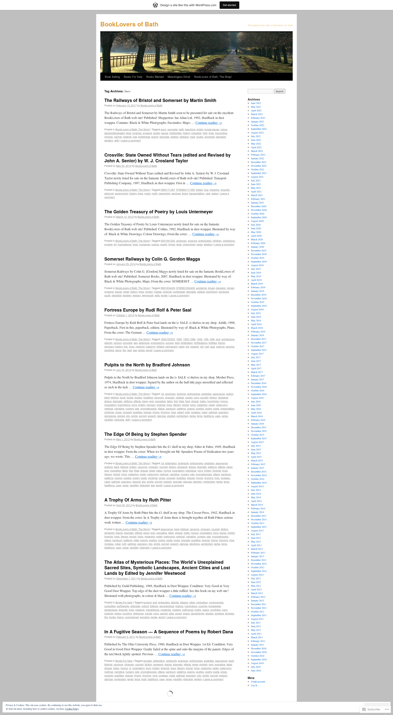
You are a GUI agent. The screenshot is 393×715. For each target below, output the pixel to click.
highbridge (175, 133)
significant (211, 291)
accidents (201, 288)
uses (217, 416)
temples (229, 613)
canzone (159, 397)
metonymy (221, 405)
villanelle (119, 419)
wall (129, 350)
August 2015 (257, 442)
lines (211, 133)
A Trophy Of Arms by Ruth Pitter (137, 500)
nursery (129, 408)
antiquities (164, 602)
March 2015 (257, 460)
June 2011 (256, 626)
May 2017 (256, 364)
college (180, 397)
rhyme (171, 244)
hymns (224, 401)
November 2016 (259, 386)
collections (229, 240)
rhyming (165, 412)
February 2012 (258, 596)
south (107, 295)
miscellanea (152, 609)
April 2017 (256, 368)
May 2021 (256, 187)
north (154, 193)
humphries (213, 401)
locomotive (221, 133)
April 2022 (256, 147)
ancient (147, 602)
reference (138, 613)
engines (136, 133)
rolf (201, 346)
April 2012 (256, 589)
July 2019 (256, 268)
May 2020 (256, 232)
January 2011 (257, 644)
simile (134, 416)
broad (211, 288)
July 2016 (256, 401)
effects (137, 401)
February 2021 (258, 198)
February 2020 (258, 243)
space (186, 613)
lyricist (185, 405)
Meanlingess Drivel (179, 77)
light (205, 133)
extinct (145, 606)
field (177, 343)
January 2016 (257, 423)
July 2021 (256, 180)
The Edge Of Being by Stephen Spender (145, 434)
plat (135, 136)
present (194, 346)
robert (180, 412)
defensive (144, 343)
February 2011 (258, 641)
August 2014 (257, 486)
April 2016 (256, 412)
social (178, 613)
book (122, 397)
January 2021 (257, 202)
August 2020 (257, 221)
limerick (161, 405)
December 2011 (258, 604)
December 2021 (258, 162)
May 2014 (256, 497)
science (220, 346)
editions (128, 401)
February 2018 (258, 331)
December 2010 (258, 648)
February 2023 (258, 117)
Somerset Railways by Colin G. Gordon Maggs (152, 259)
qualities (137, 412)
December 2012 (258, 559)
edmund (109, 193)
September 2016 (259, 394)
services (176, 193)
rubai (204, 412)
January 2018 (257, 335)
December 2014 (258, 471)
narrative (119, 408)
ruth (124, 544)
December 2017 (258, 338)
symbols (219, 613)
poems (155, 244)
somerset (209, 136)
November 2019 (259, 254)
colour (223, 129)
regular (147, 412)
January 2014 (257, 512)
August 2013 (257, 530)
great (126, 291)
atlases (184, 602)
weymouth (148, 295)
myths (197, 609)
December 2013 (258, 515)
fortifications (200, 343)
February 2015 (258, 464)
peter (181, 346)
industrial (196, 133)
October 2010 (257, 655)
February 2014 (258, 508)
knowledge (215, 606)
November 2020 (259, 209)
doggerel (223, 397)
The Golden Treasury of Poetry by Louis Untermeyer (158, 211)
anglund (192, 240)
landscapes (110, 609)
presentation (227, 408)
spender (177, 481)
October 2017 (257, 346)
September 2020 (259, 217)
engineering (157, 343)
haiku (203, 401)
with (116, 140)
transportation (196, 193)
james (223, 532)
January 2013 (257, 556)
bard (107, 397)
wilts (157, 295)
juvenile (203, 606)
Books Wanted (155, 77)
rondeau (195, 412)
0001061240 (168, 240)
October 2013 (257, 523)
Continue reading (208, 122)
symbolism (182, 416)
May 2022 (256, 143)
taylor (185, 193)
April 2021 (256, 191)
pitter (136, 540)
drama (108, 401)
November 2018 (259, 298)
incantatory (110, 405)
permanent (171, 346)
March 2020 (257, 239)
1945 (199, 339)
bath (181, 129)
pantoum (171, 408)
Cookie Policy (72, 708)
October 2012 (257, 567)
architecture (228, 339)
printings (109, 412)
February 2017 (258, 375)
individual (190, 470)
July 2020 (256, 224)
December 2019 (258, 250)
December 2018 (258, 294)
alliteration (171, 463)
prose (118, 412)
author (229, 393)
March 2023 (257, 114)
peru (224, 609)
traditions (209, 416)
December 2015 (258, 427)
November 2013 (259, 519)
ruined (148, 613)
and (218, 339)
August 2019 (257, 265)
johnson (151, 405)
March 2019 (257, 283)
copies (189, 397)
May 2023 (256, 106)
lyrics (193, 405)
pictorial (167, 291)
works (164, 295)
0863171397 (168, 189)
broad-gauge (212, 129)
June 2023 (256, 103)
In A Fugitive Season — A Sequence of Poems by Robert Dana (168, 631)
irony (134, 405)
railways (184, 136)
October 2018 (257, 302)
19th (206, 339)
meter (212, 405)
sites (171, 613)
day (136, 343)
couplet (204, 397)
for (115, 244)
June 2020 (256, 228)
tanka (193, 416)
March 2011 (257, 637)
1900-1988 (189, 339)
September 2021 (259, 173)
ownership (164, 193)
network (127, 136)
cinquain (170, 397)
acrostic (147, 660)
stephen (197, 481)
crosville (225, 189)
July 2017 (256, 357)
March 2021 (257, 195)
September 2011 (259, 615)
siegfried (109, 350)
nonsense (144, 244)
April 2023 (256, 110)
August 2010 (257, 663)
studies (209, 613)
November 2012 (259, 563)
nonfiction (215, 609)
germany (109, 346)
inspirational (124, 244)
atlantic (108, 343)
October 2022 (257, 125)
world (149, 350)
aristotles (206, 393)
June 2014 (256, 493)
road (192, 136)
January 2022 (257, 158)
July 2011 (256, 622)
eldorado (135, 606)
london (149, 291)
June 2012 (256, 582)
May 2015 (256, 453)
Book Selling (112, 77)
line (126, 346)
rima (173, 412)
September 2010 (259, 659)
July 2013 (256, 534)
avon (163, 129)
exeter (156, 133)
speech (152, 416)
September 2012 (259, 571)
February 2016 (258, 419)
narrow (118, 136)
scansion (223, 412)
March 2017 (257, 372)
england (147, 133)
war (135, 350)
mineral (108, 136)
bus (206, 189)
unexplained (132, 617)
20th (212, 339)
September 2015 (259, 438)
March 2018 (257, 327)
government (121, 193)
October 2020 (257, 213)
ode (137, 408)
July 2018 (256, 313)
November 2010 (259, 652)
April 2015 (256, 456)
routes (199, 136)
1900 (179, 339)
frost (187, 401)
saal (212, 346)
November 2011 (259, 607)
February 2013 (258, 552)
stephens (195, 544)
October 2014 (257, 478)
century (118, 343)
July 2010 (256, 666)
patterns (181, 408)
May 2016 (256, 408)
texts (179, 244)
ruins (156, 613)
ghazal (195, 401)
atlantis (175, 602)
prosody (127, 412)
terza (199, 416)
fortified (213, 343)
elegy (145, 401)
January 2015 (257, 467)
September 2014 (259, 482)
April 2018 (256, 324)
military (160, 346)
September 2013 (259, 526)
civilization (202, 602)
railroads (164, 136)
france (221, 343)
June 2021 (256, 184)
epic (151, 401)
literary (177, 405)
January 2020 (257, 246)
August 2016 (257, 397)
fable (170, 401)
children (217, 240)
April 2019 (256, 279)
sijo (128, 416)
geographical (166, 606)
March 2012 (257, 593)
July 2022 (256, 136)
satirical (213, 412)
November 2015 (259, 431)
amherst (181, 393)
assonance (219, 393)
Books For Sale (133, 77)
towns (120, 617)
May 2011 (256, 629)
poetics (200, 408)
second (230, 346)
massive (140, 609)
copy (196, 397)
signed (121, 416)
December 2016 (258, 383)
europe (170, 343)
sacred (164, 613)
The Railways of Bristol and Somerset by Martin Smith (160, 100)
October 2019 (257, 257)
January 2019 (257, 291)
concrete (127, 343)
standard (221, 136)
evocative (160, 401)
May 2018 (256, 320)
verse (199, 244)
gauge (164, 133)
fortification (187, 343)
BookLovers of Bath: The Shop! (213, 77)
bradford (148, 397)
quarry (154, 136)
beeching (190, 129)
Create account (258, 681)
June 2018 (256, 316)
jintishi (141, 405)
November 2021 (259, 165)
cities (192, 602)
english (108, 244)
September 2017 (259, 349)
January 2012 (257, 600)
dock (128, 133)
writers (198, 679)
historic (179, 606)
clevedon (221, 288)
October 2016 (257, 390)
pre (187, 346)
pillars (117, 613)
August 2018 (257, 309)
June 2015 (256, 449)
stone (118, 350)
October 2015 (257, 434)
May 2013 (256, 541)
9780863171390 (185, 189)
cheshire (214, 189)
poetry (163, 244)
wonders (145, 617)
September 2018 (259, 305)
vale (208, 193)
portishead (144, 136)
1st (162, 393)
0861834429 (168, 288)
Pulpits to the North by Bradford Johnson (147, 364)
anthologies (204, 240)
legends (123, 609)
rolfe (187, 412)
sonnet (143, 416)
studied (171, 416)
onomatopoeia (148, 408)
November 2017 (259, 342)
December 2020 (258, 206)
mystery (176, 609)
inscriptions (124, 405)
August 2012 (257, 574)
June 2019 (256, 272)
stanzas (161, 416)
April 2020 (256, 235)
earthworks (123, 606)
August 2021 (257, 176)
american (181, 240)
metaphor (202, 405)
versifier (108, 419)
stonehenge (197, 613)
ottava (161, 408)
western (108, 140)
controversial (216, 602)
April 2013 (256, 545)
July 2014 (256, 489)
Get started (229, 5)
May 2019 (256, 276)
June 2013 (256, 537)
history (186, 133)
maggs (158, 291)
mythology (187, 609)
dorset (230, 288)
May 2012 (256, 585)
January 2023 (257, 121)
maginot (140, 346)
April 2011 (256, 633)
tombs (112, 617)
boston (138, 397)
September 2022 (259, 128)
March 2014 (257, 504)
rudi (207, 346)
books (130, 397)
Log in (254, 685)
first (176, 401)
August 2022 (257, 132)
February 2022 (258, 154)
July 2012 (256, 578)
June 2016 (256, 405)
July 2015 (256, 445)
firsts (181, 401)
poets (216, 408)
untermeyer (189, 244)
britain (199, 189)
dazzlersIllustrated (114, 133)
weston (137, 295)
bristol (200, 129)
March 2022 (257, 150)
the (124, 350)
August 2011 (257, 618)
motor (147, 193)
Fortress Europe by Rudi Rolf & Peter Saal (147, 310)
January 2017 (257, 379)
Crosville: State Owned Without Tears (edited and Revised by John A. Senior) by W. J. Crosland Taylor (167, 157)
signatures (110, 416)
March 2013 (257, 548)
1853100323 (168, 339)
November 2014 (259, 475)
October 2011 (257, 611)
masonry (150, 346)
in (130, 668)
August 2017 (257, 353)
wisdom (208, 244)
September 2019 (259, 261)
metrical (108, 408)
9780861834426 (185, 288)
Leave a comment (131, 140)
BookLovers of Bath (129, 23)
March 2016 (257, 416)
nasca (205, 609)
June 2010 (256, 670)
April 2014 (256, 501)
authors (108, 467)
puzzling (127, 613)
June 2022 (256, 139)
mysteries (165, 609)
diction (213, 397)
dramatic (117, 401)
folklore (154, 606)
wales (215, 193)
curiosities (110, 606)
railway (174, 136)
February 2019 (258, 287)
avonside (172, 129)
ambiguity (183, 463)
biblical (115, 397)
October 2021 (257, 169)
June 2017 (256, 361)
